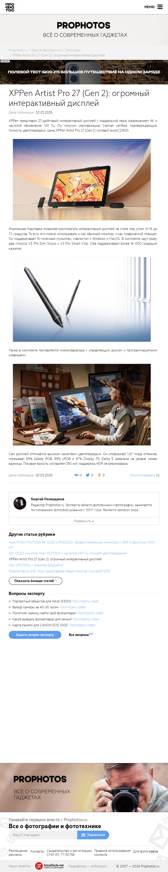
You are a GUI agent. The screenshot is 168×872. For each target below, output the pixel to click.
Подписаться (96, 835)
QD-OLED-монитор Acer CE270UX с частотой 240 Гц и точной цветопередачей (68, 553)
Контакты (37, 852)
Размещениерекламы (18, 853)
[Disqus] (84, 702)
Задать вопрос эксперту (35, 635)
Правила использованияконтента (112, 853)
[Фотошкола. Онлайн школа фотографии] (49, 866)
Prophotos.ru (150, 866)
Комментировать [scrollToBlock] (142, 475)
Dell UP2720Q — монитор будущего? (36, 565)
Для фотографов (145, 852)
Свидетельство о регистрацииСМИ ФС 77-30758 (69, 853)
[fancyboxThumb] (82, 179)
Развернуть (82, 521)
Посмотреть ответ (85, 601)
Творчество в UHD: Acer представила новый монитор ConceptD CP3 (59, 571)
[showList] (35, 581)
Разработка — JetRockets (88, 866)
